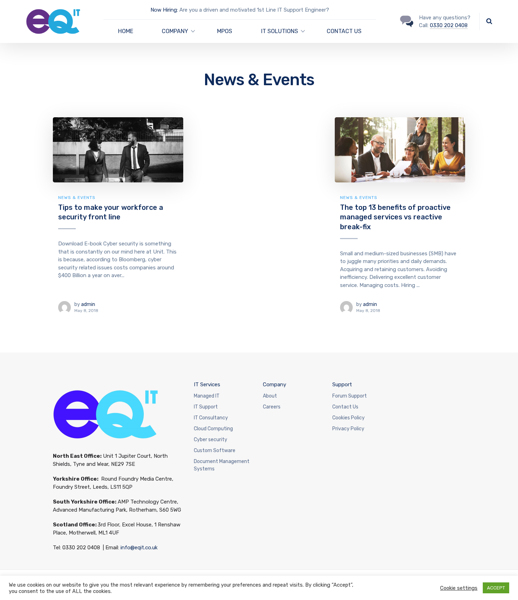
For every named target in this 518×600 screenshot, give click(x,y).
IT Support (206, 407)
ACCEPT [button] (496, 587)
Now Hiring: (164, 10)
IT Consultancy (211, 418)
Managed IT (207, 396)
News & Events (76, 197)
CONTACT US (344, 31)
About (270, 396)
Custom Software (214, 451)
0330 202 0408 (449, 25)
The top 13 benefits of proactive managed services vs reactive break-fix (395, 217)
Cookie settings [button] (458, 588)
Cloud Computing (213, 429)
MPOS (224, 31)
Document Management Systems (221, 465)
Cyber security (210, 440)
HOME (125, 31)
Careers (271, 407)
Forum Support (349, 396)
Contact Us (345, 407)
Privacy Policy (348, 429)
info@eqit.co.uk (139, 547)
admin (88, 304)
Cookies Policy (348, 418)
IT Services (207, 384)
